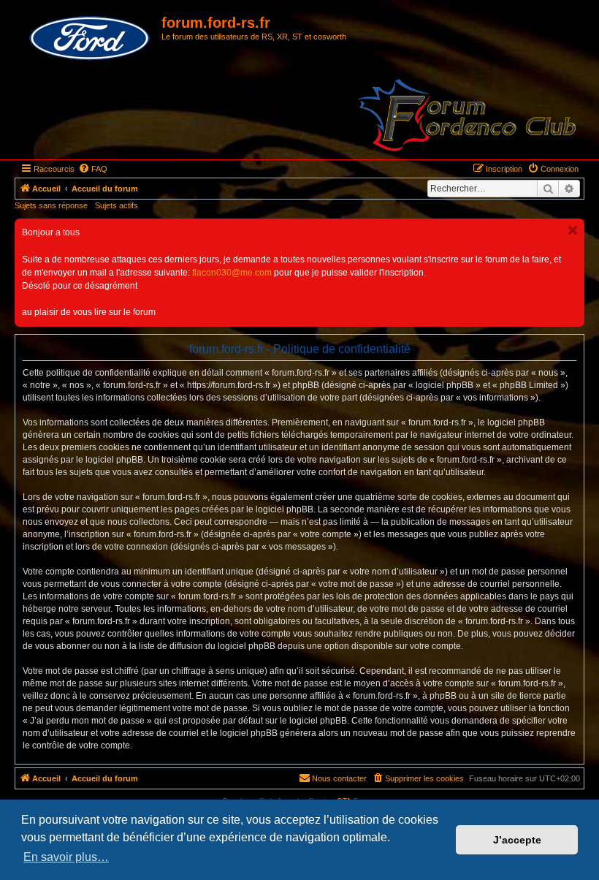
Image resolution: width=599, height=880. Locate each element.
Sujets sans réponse (51, 205)
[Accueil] (89, 39)
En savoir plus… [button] (66, 857)
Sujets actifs (116, 205)
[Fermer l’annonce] (572, 230)
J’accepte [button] (517, 840)
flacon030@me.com (232, 273)
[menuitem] (92, 169)
